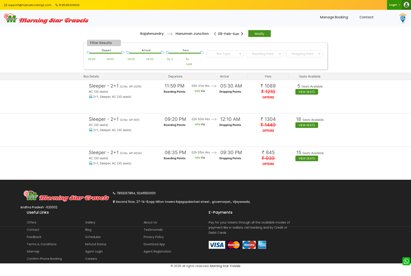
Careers (91, 259)
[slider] (88, 52)
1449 (268, 125)
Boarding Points (174, 91)
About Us (150, 222)
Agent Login (94, 251)
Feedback (34, 237)
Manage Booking (334, 17)
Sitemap (33, 251)
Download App (154, 244)
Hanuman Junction (192, 33)
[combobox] (225, 54)
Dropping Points (230, 91)
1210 (268, 91)
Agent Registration (157, 251)
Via (202, 91)
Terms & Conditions (42, 244)
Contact (366, 17)
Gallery (90, 222)
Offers (31, 222)
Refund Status (95, 244)
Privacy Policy (154, 237)
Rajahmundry (152, 33)
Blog (88, 230)
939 (268, 158)
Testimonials (153, 230)
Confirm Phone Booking (44, 259)
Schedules (93, 237)
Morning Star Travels (225, 266)
